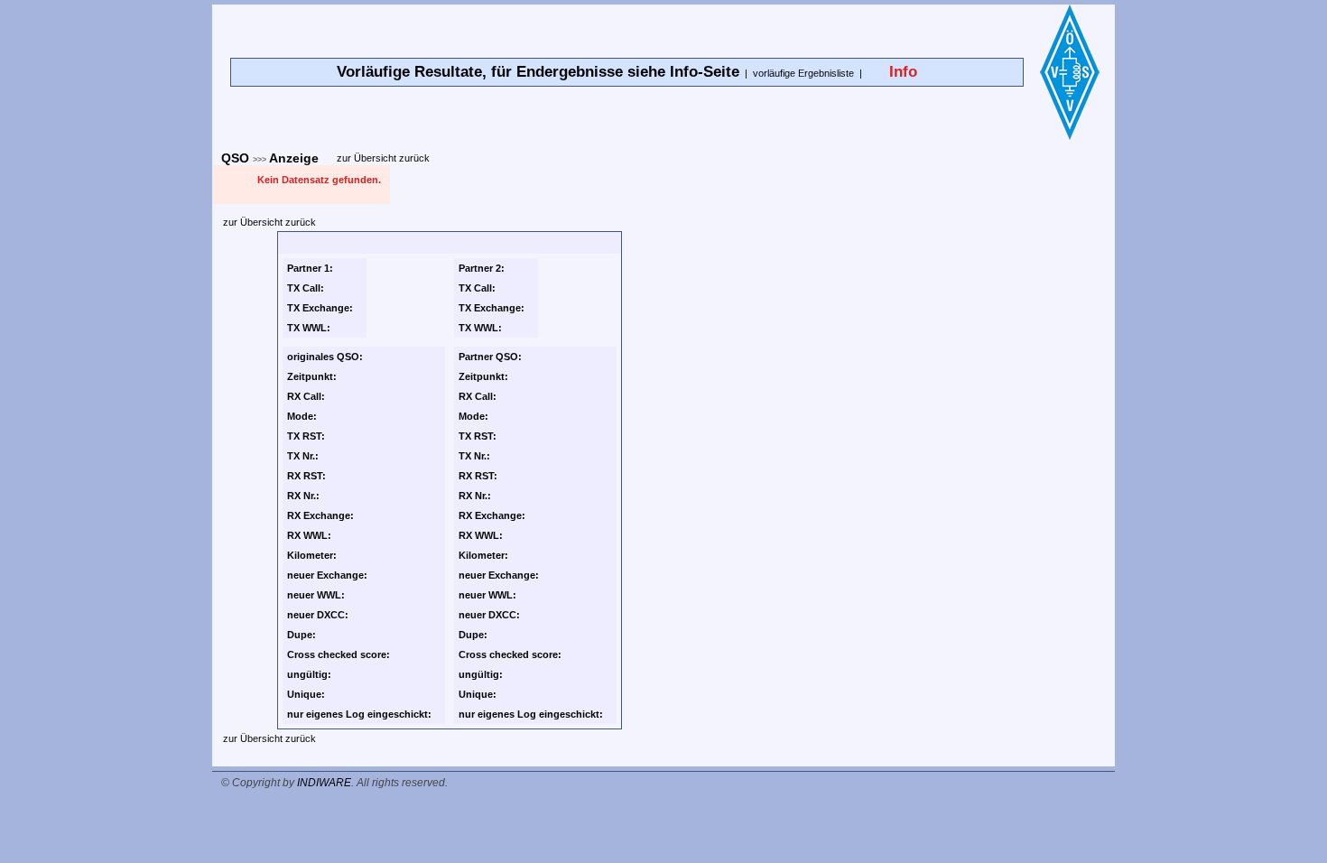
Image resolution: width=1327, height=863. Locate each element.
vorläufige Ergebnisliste (803, 73)
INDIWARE (324, 782)
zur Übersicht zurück (383, 158)
